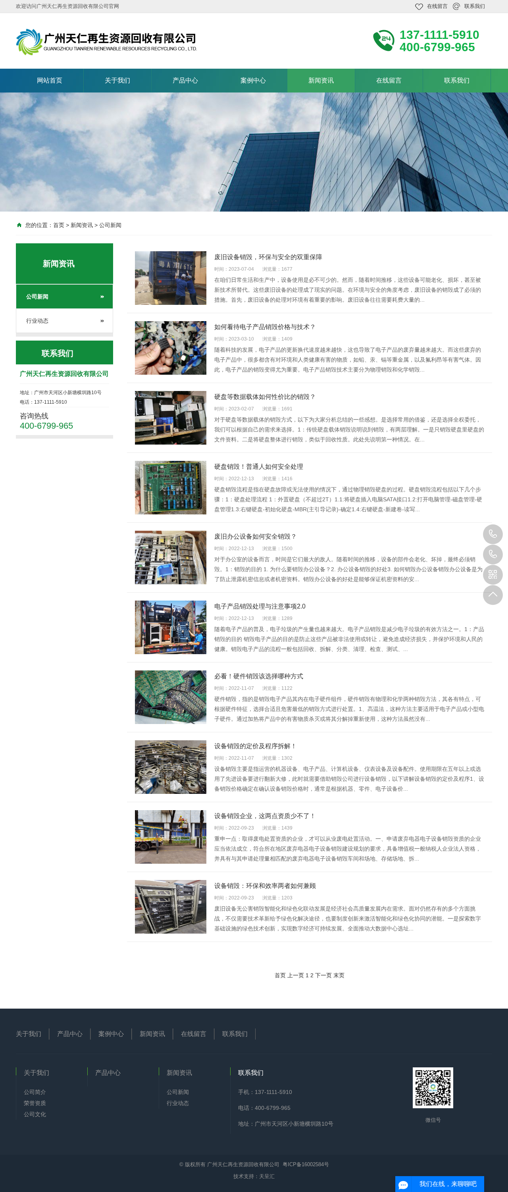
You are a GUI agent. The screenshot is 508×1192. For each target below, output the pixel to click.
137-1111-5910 (493, 534)
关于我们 (117, 80)
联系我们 (474, 6)
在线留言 (437, 6)
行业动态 (37, 321)
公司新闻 (110, 225)
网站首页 (49, 80)
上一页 (295, 975)
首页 (58, 225)
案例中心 (253, 80)
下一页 (323, 975)
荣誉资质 (35, 1103)
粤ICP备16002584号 (306, 1164)
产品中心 (185, 80)
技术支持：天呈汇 (254, 1176)
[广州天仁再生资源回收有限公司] (173, 42)
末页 (338, 975)
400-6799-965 (493, 554)
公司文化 (35, 1114)
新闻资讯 (321, 80)
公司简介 (35, 1092)
